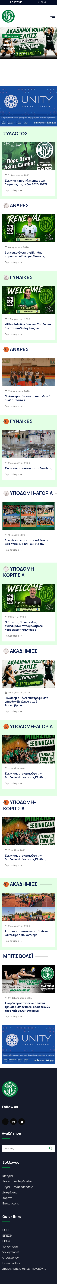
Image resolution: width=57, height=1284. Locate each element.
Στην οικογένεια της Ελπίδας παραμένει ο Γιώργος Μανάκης (25, 254)
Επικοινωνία (10, 1203)
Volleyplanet (10, 1252)
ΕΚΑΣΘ (7, 1241)
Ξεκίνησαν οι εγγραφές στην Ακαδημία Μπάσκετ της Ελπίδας (25, 775)
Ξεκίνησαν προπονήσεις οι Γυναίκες (28, 468)
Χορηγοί (8, 1198)
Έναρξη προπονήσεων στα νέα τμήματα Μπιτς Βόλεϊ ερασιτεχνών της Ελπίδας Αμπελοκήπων (27, 1006)
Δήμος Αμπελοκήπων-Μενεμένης (24, 1268)
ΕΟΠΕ (6, 1230)
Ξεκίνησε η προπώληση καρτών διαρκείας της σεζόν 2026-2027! (26, 182)
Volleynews (10, 1246)
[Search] (50, 1148)
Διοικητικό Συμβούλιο (17, 1181)
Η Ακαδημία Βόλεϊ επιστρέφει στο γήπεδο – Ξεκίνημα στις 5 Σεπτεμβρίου (27, 44)
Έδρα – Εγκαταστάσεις (17, 1187)
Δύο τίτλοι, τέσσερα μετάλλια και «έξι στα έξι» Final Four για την (26, 542)
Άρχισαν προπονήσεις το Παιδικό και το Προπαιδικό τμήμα (26, 933)
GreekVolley (10, 1257)
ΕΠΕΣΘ (7, 1235)
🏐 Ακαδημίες (11, 35)
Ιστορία (7, 1176)
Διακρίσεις (9, 1192)
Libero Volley (11, 1263)
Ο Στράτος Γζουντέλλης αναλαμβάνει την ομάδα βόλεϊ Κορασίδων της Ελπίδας (24, 626)
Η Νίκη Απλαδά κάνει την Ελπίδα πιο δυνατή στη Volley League (28, 326)
